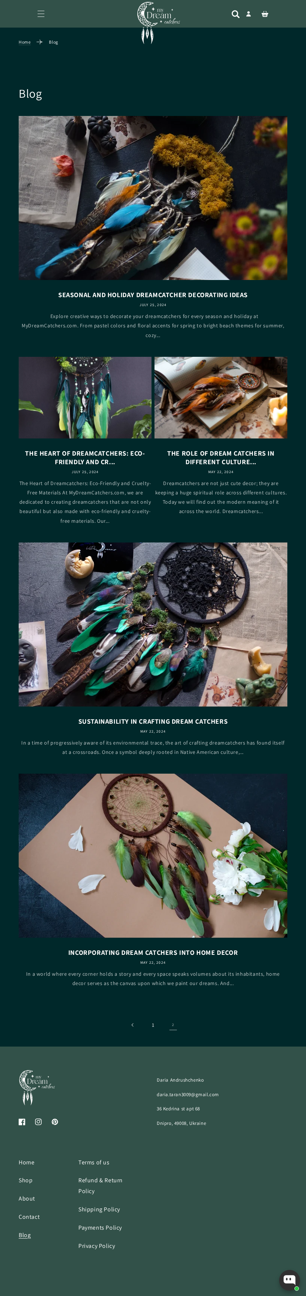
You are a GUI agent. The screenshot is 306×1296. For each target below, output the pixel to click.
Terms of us (94, 1162)
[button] (41, 14)
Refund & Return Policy (100, 1185)
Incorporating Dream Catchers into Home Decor (153, 952)
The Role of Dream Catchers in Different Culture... (220, 457)
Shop (25, 1180)
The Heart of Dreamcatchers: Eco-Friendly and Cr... (85, 457)
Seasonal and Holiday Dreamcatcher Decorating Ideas (153, 294)
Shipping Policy (99, 1209)
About (27, 1198)
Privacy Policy (96, 1246)
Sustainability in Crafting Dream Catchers (153, 721)
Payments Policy (100, 1227)
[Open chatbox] (289, 1280)
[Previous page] (133, 1025)
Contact (29, 1217)
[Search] (235, 14)
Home (25, 42)
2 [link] (173, 1024)
